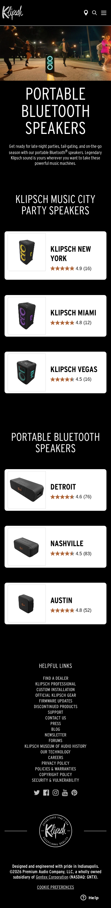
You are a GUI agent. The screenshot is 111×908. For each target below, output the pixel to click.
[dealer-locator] (86, 12)
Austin (61, 600)
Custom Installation (55, 689)
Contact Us (55, 717)
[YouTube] (65, 792)
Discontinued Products (55, 706)
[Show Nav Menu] (104, 12)
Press (55, 723)
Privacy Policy (55, 763)
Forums (55, 740)
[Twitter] (37, 792)
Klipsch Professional (55, 683)
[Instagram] (56, 792)
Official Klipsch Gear (55, 695)
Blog (55, 729)
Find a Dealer (55, 678)
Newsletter (55, 734)
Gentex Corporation (52, 876)
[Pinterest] (74, 792)
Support (55, 712)
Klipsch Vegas (73, 369)
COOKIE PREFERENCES (55, 887)
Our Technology (55, 751)
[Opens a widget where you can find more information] (89, 898)
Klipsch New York (70, 254)
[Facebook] (46, 792)
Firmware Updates (55, 700)
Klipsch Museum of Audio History (55, 746)
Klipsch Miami (73, 312)
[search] (94, 12)
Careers (55, 757)
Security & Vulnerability (55, 780)
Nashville (66, 543)
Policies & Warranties (55, 768)
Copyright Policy (55, 774)
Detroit (63, 486)
